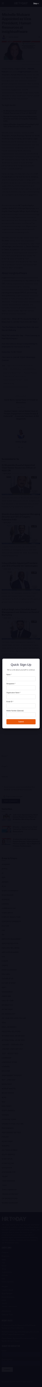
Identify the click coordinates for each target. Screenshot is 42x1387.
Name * (8, 674)
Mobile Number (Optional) (15, 711)
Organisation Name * (13, 693)
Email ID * (9, 701)
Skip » (35, 3)
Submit (21, 722)
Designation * (10, 684)
